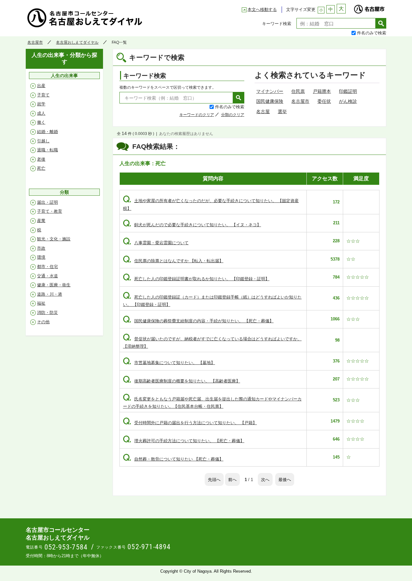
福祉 (41, 303)
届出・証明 (47, 202)
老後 (41, 159)
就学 (41, 104)
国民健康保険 (269, 101)
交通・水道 (47, 275)
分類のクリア (232, 114)
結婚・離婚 (47, 131)
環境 (41, 257)
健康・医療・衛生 (53, 284)
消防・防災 (47, 312)
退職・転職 (47, 149)
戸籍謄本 (322, 91)
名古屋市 (369, 7)
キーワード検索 (276, 23)
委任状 (324, 101)
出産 (41, 85)
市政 (41, 248)
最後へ (284, 479)
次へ (265, 479)
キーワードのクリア (196, 114)
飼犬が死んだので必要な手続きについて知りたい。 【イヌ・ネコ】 (192, 224)
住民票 (298, 91)
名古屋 (263, 111)
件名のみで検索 (371, 33)
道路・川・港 (49, 294)
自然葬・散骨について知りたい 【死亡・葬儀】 (173, 459)
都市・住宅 (47, 266)
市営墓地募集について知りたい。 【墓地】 (169, 362)
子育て (43, 95)
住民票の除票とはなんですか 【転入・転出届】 (173, 260)
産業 (41, 220)
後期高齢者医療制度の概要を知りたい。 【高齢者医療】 (181, 381)
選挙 (282, 111)
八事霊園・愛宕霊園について (156, 242)
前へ (232, 479)
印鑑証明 (348, 91)
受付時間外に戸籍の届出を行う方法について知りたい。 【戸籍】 (190, 422)
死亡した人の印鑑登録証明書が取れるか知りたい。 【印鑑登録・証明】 (196, 278)
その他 (43, 321)
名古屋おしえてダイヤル (77, 42)
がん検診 (348, 101)
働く (41, 122)
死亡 (41, 168)
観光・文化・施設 (53, 239)
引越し (43, 141)
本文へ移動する (262, 9)
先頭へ (214, 479)
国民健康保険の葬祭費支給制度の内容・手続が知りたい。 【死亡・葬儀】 (198, 320)
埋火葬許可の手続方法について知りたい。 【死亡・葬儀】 (183, 440)
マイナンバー (269, 91)
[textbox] (336, 23)
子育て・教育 (49, 211)
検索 (381, 23)
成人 (41, 113)
